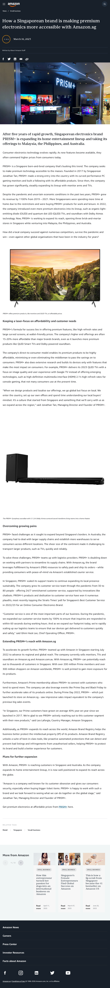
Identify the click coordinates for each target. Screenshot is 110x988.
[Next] (20, 862)
